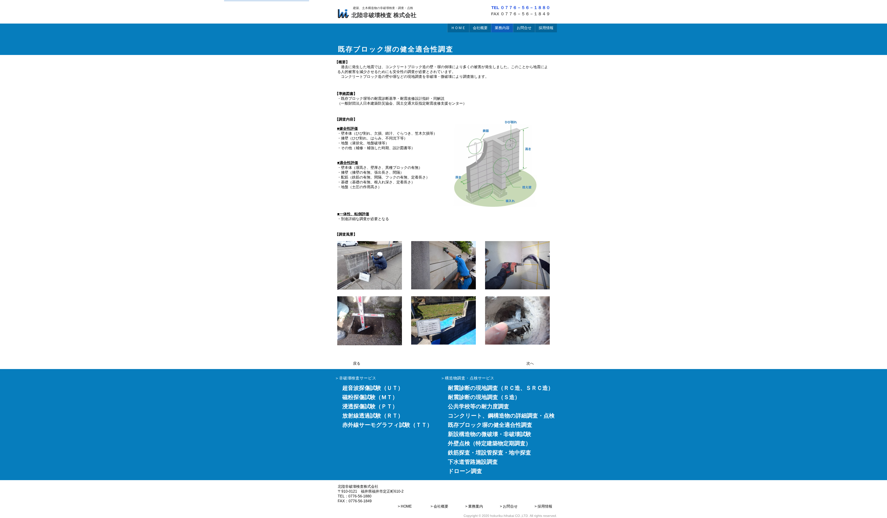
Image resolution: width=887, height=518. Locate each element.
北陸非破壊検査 (371, 15)
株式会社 (404, 15)
